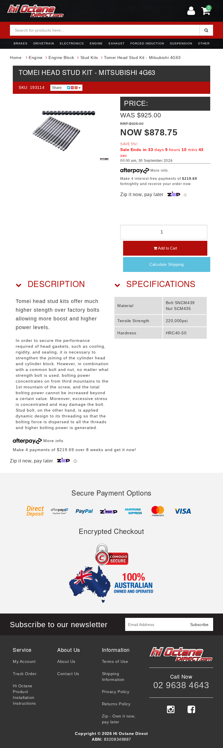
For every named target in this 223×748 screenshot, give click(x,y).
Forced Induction (147, 43)
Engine (96, 43)
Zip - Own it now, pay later (119, 719)
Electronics (72, 43)
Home (15, 57)
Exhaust (117, 43)
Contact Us (68, 673)
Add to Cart (167, 248)
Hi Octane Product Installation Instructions (24, 695)
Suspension (181, 43)
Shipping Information (113, 676)
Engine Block (61, 57)
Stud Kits (89, 57)
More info (158, 170)
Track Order (25, 673)
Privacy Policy (116, 691)
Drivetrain (43, 43)
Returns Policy (116, 704)
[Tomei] (104, 159)
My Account (24, 661)
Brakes (21, 43)
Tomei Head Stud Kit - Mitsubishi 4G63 (142, 57)
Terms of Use (115, 661)
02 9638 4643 (181, 685)
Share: (57, 88)
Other (204, 43)
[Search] (206, 30)
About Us (66, 661)
